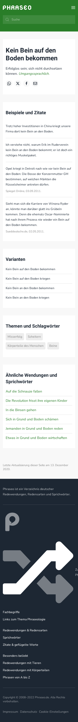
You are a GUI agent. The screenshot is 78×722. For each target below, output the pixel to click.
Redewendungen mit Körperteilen (26, 670)
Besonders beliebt (15, 656)
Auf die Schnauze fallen (24, 391)
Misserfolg (15, 337)
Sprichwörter (12, 637)
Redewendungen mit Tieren (22, 663)
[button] (73, 7)
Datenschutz (28, 712)
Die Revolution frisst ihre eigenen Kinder (36, 400)
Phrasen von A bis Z (16, 677)
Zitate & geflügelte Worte (20, 645)
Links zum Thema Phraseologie (24, 619)
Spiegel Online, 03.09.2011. (23, 191)
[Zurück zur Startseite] (17, 7)
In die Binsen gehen (21, 410)
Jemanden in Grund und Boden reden (34, 428)
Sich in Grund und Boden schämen (32, 419)
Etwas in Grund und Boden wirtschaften (36, 438)
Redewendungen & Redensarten (25, 630)
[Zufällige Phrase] (39, 572)
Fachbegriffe (11, 612)
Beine (53, 346)
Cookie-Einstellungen (54, 712)
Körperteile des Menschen (26, 346)
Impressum (10, 712)
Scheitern (34, 337)
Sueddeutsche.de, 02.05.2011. (25, 231)
